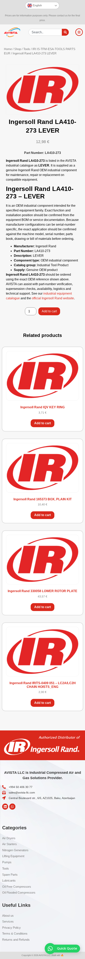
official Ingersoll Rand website (53, 298)
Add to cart (49, 311)
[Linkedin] (5, 807)
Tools (26, 49)
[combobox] (45, 32)
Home (8, 49)
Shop (17, 49)
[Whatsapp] (12, 807)
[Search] (65, 32)
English (37, 5)
